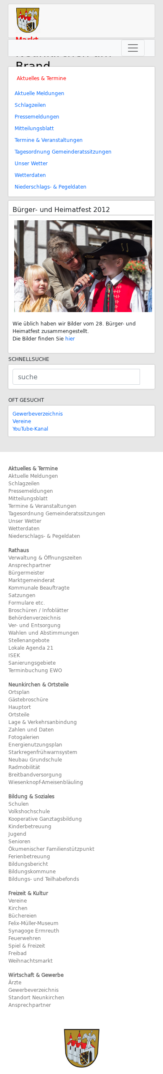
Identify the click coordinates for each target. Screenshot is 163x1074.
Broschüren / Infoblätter (38, 610)
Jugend (17, 833)
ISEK (14, 655)
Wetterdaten (30, 175)
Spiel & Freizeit (26, 945)
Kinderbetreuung (29, 826)
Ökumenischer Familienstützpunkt (51, 848)
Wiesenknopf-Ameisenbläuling (45, 782)
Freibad (17, 953)
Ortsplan (19, 692)
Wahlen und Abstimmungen (43, 632)
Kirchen (18, 908)
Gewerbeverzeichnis (38, 413)
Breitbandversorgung (35, 774)
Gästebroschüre (28, 699)
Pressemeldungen (37, 116)
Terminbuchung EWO (35, 670)
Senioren (19, 841)
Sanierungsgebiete (32, 662)
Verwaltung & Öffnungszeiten (45, 557)
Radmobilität (24, 767)
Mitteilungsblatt (34, 128)
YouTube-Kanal (30, 428)
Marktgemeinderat (31, 580)
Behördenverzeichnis (34, 617)
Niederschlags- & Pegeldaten (51, 186)
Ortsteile (18, 714)
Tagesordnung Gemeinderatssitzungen (63, 151)
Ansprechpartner (29, 565)
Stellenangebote (28, 640)
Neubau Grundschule (35, 759)
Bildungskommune (32, 871)
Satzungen (22, 595)
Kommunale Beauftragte (38, 587)
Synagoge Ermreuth (33, 930)
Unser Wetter (31, 163)
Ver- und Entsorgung (34, 625)
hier (70, 338)
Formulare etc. (26, 602)
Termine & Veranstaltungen (49, 140)
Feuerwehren (24, 938)
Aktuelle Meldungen (39, 93)
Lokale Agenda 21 (30, 647)
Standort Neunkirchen (36, 997)
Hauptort (19, 707)
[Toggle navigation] (133, 48)
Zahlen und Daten (31, 729)
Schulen (18, 803)
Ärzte (14, 982)
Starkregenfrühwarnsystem (42, 752)
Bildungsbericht (28, 863)
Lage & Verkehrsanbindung (42, 722)
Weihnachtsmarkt (30, 960)
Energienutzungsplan (35, 744)
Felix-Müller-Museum (33, 923)
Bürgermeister (26, 572)
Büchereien (22, 915)
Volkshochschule (29, 811)
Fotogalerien (23, 737)
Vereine (22, 421)
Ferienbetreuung (29, 856)
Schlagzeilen (30, 104)
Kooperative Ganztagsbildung (45, 818)
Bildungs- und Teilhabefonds (43, 878)
